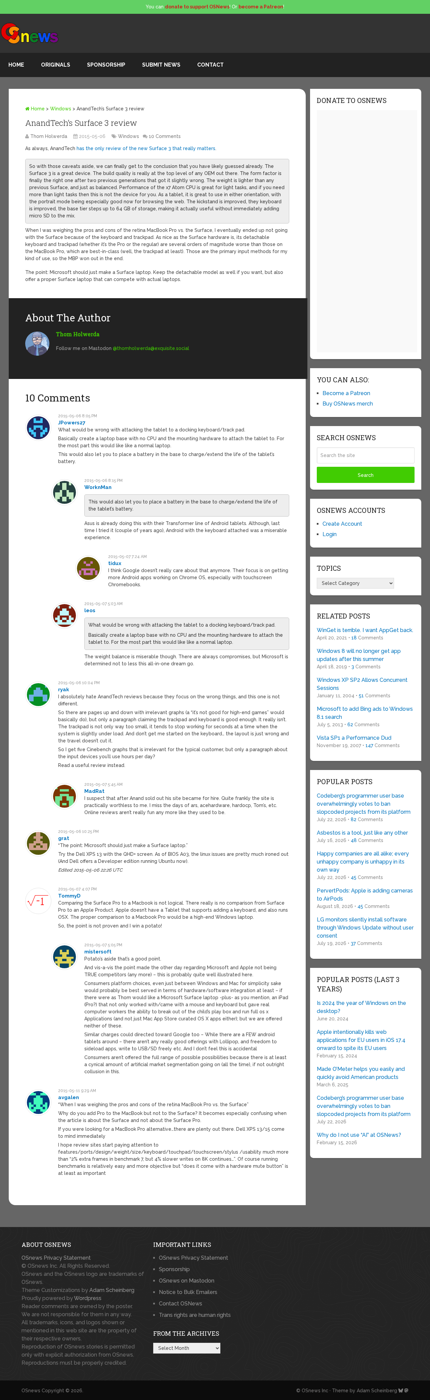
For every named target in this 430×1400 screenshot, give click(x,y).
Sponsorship (106, 65)
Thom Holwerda (48, 136)
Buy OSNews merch (347, 403)
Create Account (342, 524)
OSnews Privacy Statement (56, 1258)
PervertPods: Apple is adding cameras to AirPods (365, 894)
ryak (63, 690)
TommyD (69, 896)
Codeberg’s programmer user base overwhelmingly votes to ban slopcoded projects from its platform (364, 804)
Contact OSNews (180, 1303)
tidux (114, 563)
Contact (210, 65)
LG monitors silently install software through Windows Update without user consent (365, 927)
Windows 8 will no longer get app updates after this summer (359, 655)
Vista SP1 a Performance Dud (354, 738)
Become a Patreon (346, 393)
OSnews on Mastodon (186, 1281)
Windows (60, 108)
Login (329, 534)
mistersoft (98, 952)
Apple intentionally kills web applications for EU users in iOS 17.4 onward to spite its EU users (361, 1040)
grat (63, 838)
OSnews (31, 1390)
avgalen (68, 1097)
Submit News (161, 65)
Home (16, 65)
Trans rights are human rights (195, 1315)
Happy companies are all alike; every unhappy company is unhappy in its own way (363, 861)
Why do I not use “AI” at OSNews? (359, 1135)
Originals (55, 65)
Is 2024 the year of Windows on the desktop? (361, 1007)
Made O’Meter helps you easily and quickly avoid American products (361, 1073)
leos (89, 610)
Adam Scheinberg (111, 1290)
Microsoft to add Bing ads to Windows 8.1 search (365, 713)
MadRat (94, 791)
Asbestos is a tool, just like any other (362, 833)
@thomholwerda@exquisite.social (151, 348)
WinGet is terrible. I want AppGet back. (365, 630)
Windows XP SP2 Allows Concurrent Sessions (362, 684)
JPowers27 (71, 423)
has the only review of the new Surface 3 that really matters (146, 148)
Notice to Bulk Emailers (188, 1292)
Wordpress (87, 1298)
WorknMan (98, 487)
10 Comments (165, 136)
